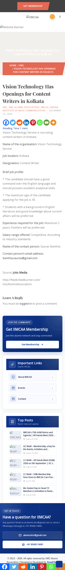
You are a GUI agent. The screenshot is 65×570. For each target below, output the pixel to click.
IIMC (21, 65)
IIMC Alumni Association (24, 107)
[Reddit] (19, 122)
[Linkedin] (26, 122)
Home (13, 65)
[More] (53, 122)
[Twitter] (13, 122)
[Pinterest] (33, 122)
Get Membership (33, 6)
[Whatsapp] (40, 122)
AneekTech (53, 562)
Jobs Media (20, 272)
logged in (26, 303)
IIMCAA (45, 107)
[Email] (47, 122)
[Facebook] (6, 122)
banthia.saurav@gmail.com (20, 258)
